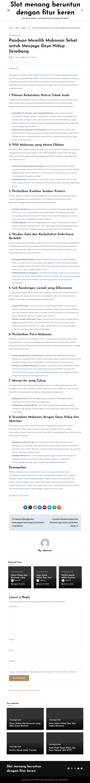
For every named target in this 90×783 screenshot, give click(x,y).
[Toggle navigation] (8, 10)
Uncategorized (14, 35)
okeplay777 (14, 68)
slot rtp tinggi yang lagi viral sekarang (24, 690)
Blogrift (52, 780)
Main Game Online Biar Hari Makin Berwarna (44, 577)
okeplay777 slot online (19, 495)
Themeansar (63, 780)
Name (12, 639)
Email (12, 650)
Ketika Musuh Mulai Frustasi (22, 750)
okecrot (18, 57)
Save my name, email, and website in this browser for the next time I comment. (43, 672)
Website (12, 661)
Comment (13, 606)
